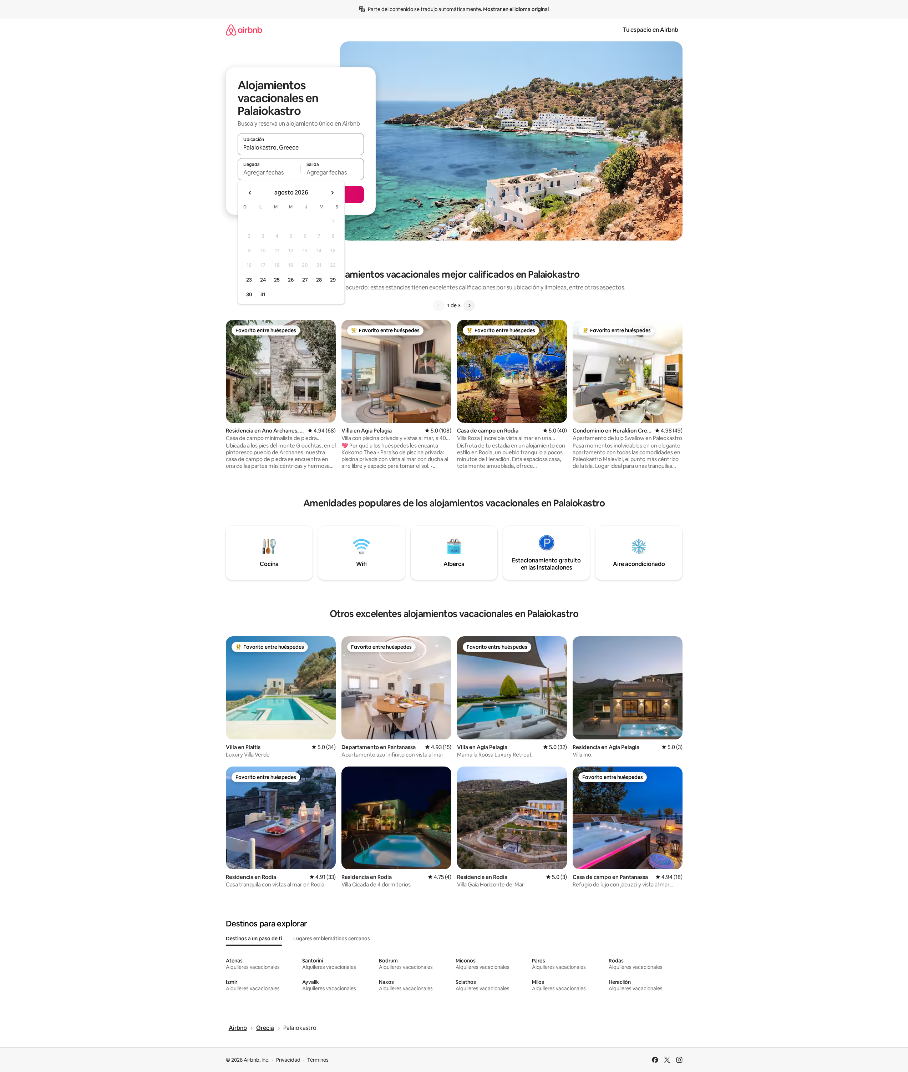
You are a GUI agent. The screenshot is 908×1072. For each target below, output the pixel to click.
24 (263, 280)
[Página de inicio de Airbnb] (244, 30)
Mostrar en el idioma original (516, 9)
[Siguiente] (469, 305)
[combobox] (300, 147)
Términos (318, 1060)
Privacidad (288, 1060)
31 (262, 294)
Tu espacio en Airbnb (650, 30)
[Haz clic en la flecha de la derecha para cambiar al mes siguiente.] (332, 193)
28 (319, 280)
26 (291, 280)
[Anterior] (439, 305)
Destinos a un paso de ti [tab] (254, 938)
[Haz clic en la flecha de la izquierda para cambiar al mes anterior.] (250, 193)
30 (249, 294)
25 (277, 280)
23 (249, 280)
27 (305, 280)
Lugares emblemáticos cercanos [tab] (331, 938)
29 (333, 280)
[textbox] (269, 172)
